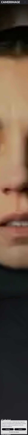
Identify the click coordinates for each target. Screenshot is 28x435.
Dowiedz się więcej (14, 432)
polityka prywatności (7, 426)
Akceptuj (8, 429)
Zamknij (20, 429)
